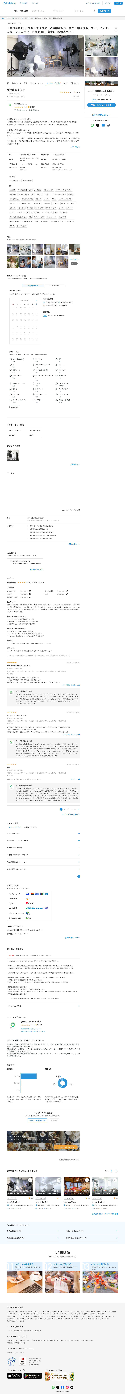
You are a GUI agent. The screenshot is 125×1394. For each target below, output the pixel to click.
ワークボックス (101, 1311)
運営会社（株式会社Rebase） (16, 1343)
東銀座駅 (45, 526)
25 (21, 320)
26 (25, 320)
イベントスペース (74, 1314)
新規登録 (118, 3)
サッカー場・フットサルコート (45, 1318)
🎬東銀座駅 (38, 18)
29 (37, 320)
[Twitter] (57, 1387)
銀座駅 (45, 538)
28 (33, 320)
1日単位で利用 (54, 286)
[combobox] (63, 11)
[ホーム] (9, 3)
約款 (28, 1340)
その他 (22, 1321)
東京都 (25, 18)
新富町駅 (45, 532)
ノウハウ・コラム (12, 1340)
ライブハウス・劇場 (78, 1318)
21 (33, 314)
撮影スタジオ (18, 18)
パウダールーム (24, 1316)
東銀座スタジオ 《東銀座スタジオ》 (52, 18)
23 (13, 320)
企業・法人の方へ (12, 1352)
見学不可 (76, 96)
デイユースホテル (62, 1314)
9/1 (21, 326)
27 (29, 320)
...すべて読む (75, 147)
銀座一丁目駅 (47, 535)
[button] (43, 544)
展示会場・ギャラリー (38, 1316)
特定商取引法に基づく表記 (55, 1340)
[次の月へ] (36, 300)
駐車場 (98, 1316)
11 (21, 308)
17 (17, 314)
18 (21, 314)
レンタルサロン (70, 1311)
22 (37, 314)
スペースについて (15, 827)
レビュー (41, 83)
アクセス (33, 83)
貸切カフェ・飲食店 (88, 1314)
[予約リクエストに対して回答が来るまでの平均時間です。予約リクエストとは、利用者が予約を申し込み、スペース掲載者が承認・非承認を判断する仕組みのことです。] (38, 110)
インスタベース (8, 18)
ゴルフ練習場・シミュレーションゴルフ (81, 1316)
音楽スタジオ (112, 1311)
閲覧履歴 (24, 3)
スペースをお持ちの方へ (14, 1330)
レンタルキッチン (23, 1314)
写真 (7, 83)
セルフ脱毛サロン (12, 1321)
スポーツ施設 (51, 1316)
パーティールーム (57, 1311)
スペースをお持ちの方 (93, 3)
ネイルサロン (100, 1314)
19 (25, 314)
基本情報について (30, 827)
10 (17, 308)
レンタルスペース (15, 180)
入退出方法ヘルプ (35, 569)
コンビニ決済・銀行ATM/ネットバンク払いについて (23, 930)
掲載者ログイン (29, 1330)
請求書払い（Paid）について (16, 934)
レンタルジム (35, 1314)
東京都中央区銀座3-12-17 (16, 97)
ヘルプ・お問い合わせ (71, 83)
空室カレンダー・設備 (19, 83)
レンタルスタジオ (33, 1311)
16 (13, 314)
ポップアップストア (108, 1316)
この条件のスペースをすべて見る (104, 1214)
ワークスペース (46, 1311)
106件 (78, 92)
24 (17, 320)
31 (17, 326)
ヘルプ (36, 3)
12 (25, 308)
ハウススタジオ (12, 1314)
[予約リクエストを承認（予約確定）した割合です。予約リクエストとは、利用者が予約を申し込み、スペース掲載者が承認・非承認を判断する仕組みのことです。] (26, 110)
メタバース (30, 1318)
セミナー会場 (90, 1311)
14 (33, 308)
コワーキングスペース (48, 1314)
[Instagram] (67, 1387)
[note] (71, 1387)
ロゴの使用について (87, 1340)
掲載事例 (38, 1330)
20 (29, 314)
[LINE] (53, 1387)
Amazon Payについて (14, 926)
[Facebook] (62, 1387)
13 (29, 308)
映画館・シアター (12, 1316)
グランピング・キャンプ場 (94, 1318)
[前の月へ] (13, 300)
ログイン (107, 3)
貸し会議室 (23, 1311)
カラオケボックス (62, 1316)
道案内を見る (73, 544)
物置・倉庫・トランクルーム (16, 1318)
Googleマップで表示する (70, 510)
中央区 (31, 18)
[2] (78, 809)
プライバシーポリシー (38, 1340)
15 (37, 308)
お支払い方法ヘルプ (71, 938)
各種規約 (22, 1340)
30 (13, 326)
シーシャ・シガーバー (63, 1318)
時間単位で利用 (33, 286)
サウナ (106, 1318)
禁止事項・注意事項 (54, 83)
